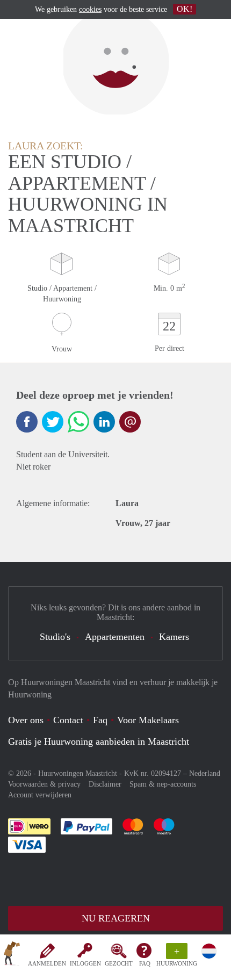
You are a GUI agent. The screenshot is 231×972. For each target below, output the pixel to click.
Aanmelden (47, 963)
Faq (100, 720)
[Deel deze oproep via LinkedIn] (104, 422)
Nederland (204, 773)
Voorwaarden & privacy (44, 784)
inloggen (85, 963)
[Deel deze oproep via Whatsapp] (78, 422)
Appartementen (115, 636)
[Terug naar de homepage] (12, 955)
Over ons (26, 720)
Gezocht (119, 963)
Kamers (174, 636)
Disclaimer (105, 784)
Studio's (55, 636)
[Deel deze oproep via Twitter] (52, 422)
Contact (68, 720)
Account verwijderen (39, 795)
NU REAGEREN (116, 918)
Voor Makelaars (148, 720)
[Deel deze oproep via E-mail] (130, 422)
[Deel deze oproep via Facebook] (27, 422)
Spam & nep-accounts (162, 784)
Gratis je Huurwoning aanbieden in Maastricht (98, 741)
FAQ (144, 963)
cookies (90, 9)
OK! (184, 8)
